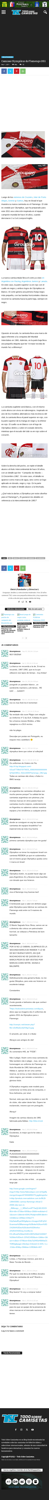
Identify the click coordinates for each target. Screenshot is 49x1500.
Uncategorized (7, 57)
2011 (10, 558)
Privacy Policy (36, 1459)
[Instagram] (22, 1430)
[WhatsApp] (23, 71)
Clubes (22, 558)
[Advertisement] (24, 41)
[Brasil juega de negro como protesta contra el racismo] (24, 619)
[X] (10, 71)
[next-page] (26, 638)
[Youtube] (30, 602)
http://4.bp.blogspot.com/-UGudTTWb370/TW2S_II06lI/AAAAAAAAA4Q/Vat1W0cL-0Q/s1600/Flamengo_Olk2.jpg (28, 769)
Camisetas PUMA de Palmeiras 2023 (40, 626)
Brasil (16, 558)
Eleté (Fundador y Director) (24, 589)
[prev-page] (23, 638)
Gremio (11, 201)
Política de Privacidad (25, 1459)
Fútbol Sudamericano (9, 626)
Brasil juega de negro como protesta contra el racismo (23, 628)
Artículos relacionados (15, 609)
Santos (20, 201)
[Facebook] (4, 71)
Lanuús (43, 281)
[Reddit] (23, 602)
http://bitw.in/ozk (36, 1121)
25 (23, 65)
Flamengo (30, 558)
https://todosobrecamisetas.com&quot (26, 1009)
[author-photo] (24, 580)
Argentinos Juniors (30, 281)
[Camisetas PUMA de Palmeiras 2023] (40, 618)
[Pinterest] (16, 71)
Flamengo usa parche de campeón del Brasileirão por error (8, 631)
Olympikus (40, 558)
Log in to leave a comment (12, 1331)
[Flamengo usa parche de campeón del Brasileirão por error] (8, 620)
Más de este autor (35, 609)
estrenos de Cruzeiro (23, 197)
